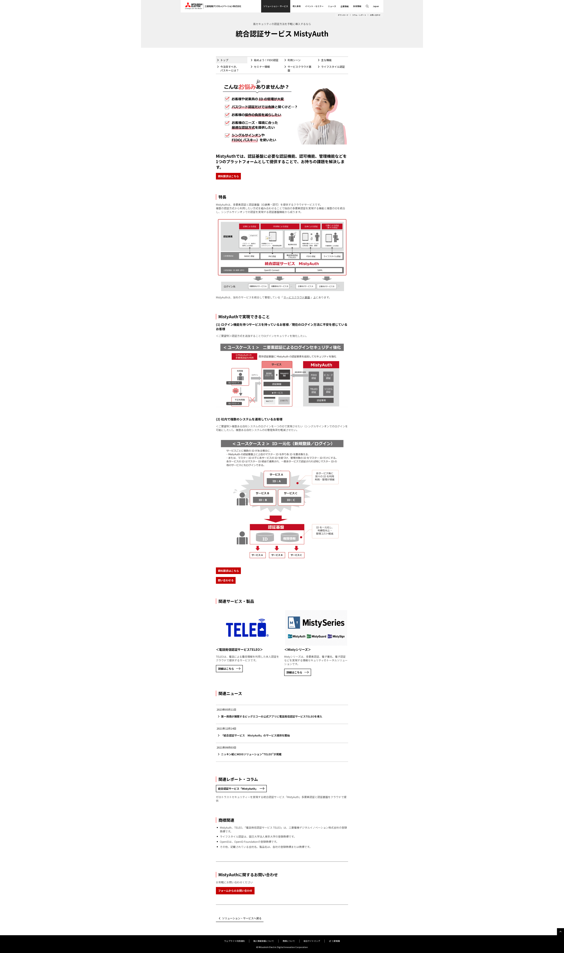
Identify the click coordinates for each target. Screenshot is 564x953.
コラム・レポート (359, 15)
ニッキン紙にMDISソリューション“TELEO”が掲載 (251, 754)
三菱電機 (336, 941)
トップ (224, 60)
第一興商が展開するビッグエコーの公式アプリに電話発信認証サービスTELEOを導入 (271, 716)
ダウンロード (343, 15)
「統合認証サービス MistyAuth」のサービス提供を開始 (255, 735)
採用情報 (357, 6)
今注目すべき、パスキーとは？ (229, 68)
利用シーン (294, 60)
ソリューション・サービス (275, 6)
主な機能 (326, 60)
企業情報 (344, 6)
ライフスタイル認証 (333, 67)
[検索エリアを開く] (367, 6)
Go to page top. (560, 931)
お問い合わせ (375, 15)
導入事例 (296, 6)
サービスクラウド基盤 (299, 68)
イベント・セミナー (314, 6)
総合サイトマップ (312, 941)
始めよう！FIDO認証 (266, 60)
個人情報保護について (263, 941)
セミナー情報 (262, 67)
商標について (289, 941)
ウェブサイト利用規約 (234, 941)
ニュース (332, 6)
